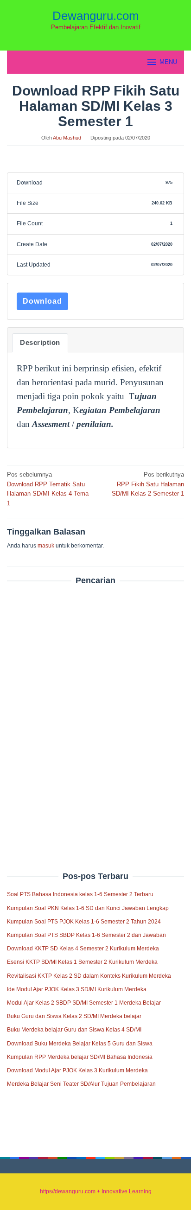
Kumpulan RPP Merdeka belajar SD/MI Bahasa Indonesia (80, 1057)
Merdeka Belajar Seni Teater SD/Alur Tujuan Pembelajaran (81, 1084)
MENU (168, 61)
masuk (46, 545)
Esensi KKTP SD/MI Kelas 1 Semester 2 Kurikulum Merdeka (82, 962)
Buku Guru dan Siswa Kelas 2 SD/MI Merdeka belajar (74, 1016)
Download (42, 301)
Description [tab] (40, 342)
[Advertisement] (95, 708)
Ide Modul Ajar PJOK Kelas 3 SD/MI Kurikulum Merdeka (76, 989)
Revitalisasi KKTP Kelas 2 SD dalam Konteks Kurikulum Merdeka (89, 976)
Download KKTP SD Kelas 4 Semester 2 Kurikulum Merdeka (83, 948)
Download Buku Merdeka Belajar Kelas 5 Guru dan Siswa (80, 1043)
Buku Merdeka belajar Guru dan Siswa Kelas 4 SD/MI (74, 1029)
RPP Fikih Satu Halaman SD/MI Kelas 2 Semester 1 (148, 484)
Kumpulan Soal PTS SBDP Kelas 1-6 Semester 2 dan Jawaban (86, 935)
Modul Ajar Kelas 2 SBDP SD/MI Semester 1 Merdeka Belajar (84, 1003)
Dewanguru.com (95, 16)
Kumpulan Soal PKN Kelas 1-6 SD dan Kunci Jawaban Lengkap (88, 908)
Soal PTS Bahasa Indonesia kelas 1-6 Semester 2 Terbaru (80, 894)
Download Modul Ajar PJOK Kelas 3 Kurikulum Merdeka (77, 1070)
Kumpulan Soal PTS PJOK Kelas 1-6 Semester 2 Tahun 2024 (84, 921)
